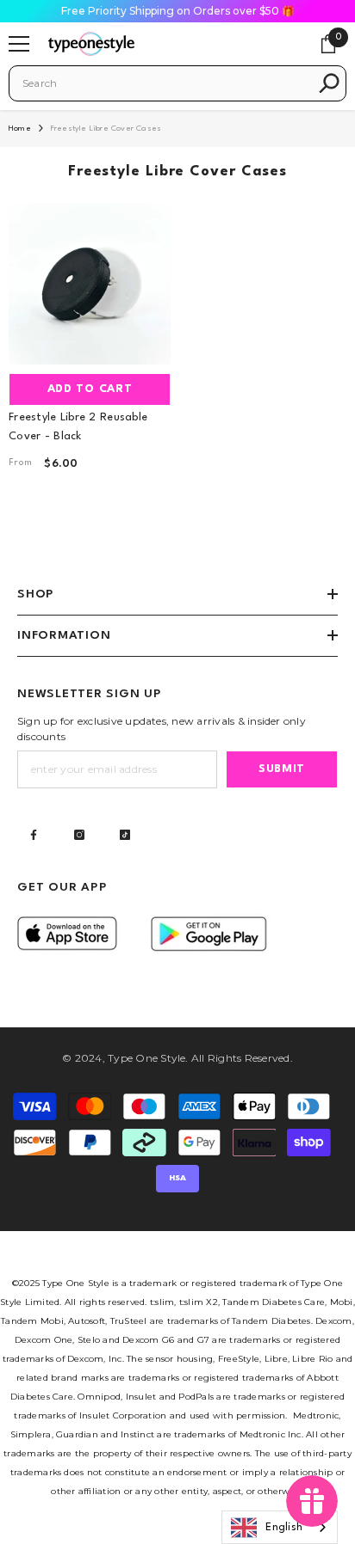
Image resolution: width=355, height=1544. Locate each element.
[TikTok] (125, 834)
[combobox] (165, 83)
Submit (281, 769)
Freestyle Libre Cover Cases (106, 128)
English (283, 1528)
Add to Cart (90, 389)
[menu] (19, 44)
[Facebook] (33, 834)
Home (20, 128)
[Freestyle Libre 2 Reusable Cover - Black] (90, 284)
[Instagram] (79, 834)
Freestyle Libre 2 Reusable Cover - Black (78, 427)
